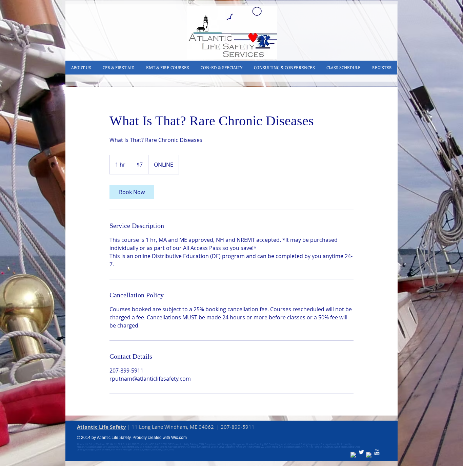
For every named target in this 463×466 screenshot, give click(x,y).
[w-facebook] (353, 455)
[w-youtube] (377, 452)
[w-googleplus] (369, 455)
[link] (131, 192)
